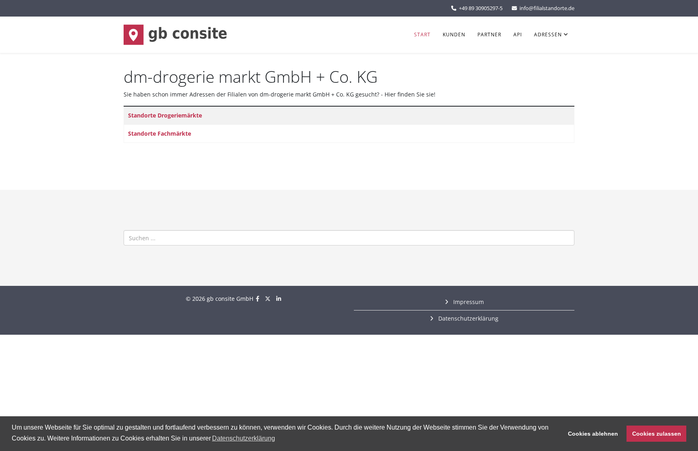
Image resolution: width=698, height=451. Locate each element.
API (517, 34)
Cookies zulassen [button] (656, 433)
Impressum (468, 302)
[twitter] (268, 298)
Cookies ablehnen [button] (593, 433)
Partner (489, 34)
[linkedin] (278, 298)
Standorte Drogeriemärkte (165, 115)
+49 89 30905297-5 (480, 8)
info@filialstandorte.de (546, 8)
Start (422, 34)
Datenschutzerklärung (467, 318)
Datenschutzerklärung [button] (243, 438)
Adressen (548, 34)
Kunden (454, 34)
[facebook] (257, 298)
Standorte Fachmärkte (159, 133)
